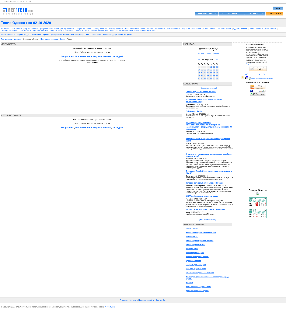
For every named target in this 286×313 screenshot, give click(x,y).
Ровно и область (271, 29)
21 (208, 75)
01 (211, 67)
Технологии (96, 34)
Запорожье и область (84, 29)
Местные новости (8, 34)
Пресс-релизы (56, 34)
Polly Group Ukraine (194, 111)
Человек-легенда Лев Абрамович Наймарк (204, 183)
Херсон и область (83, 30)
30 (214, 78)
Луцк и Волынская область (192, 29)
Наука (88, 34)
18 (199, 75)
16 (214, 73)
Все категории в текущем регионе (93, 56)
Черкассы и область (117, 30)
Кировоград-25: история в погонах (201, 92)
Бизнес (66, 34)
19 (202, 75)
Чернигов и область (133, 30)
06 (205, 70)
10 (217, 70)
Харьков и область (31, 29)
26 (202, 78)
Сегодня (200, 53)
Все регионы (5, 29)
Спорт (81, 34)
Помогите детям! (125, 34)
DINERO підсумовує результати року (202, 196)
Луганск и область (174, 29)
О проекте (124, 300)
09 (214, 70)
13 (205, 73)
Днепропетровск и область (50, 29)
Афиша (46, 34)
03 (217, 67)
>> (217, 60)
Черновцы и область (150, 30)
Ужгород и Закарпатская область (62, 30)
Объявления (36, 34)
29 (211, 78)
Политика (74, 34)
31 (217, 78)
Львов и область (209, 29)
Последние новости (49, 39)
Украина (17, 39)
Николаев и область (224, 29)
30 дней (216, 53)
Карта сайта (161, 300)
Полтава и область (256, 29)
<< (199, 60)
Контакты (134, 300)
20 (205, 75)
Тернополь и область (40, 30)
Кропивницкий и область (156, 29)
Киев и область (17, 29)
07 (208, 70)
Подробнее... (250, 64)
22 (211, 75)
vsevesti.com (110, 307)
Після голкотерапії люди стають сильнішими (205, 209)
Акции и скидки (23, 34)
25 (199, 78)
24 (217, 75)
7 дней (208, 53)
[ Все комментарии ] (208, 88)
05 (202, 70)
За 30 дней (117, 56)
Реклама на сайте (146, 300)
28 (208, 78)
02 (214, 67)
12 (202, 73)
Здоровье (107, 34)
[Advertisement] (29, 87)
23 (214, 75)
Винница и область (100, 29)
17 (217, 73)
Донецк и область (68, 29)
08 (211, 70)
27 (205, 78)
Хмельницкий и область (99, 30)
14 (208, 73)
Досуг (114, 34)
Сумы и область (25, 30)
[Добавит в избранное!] (242, 78)
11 (199, 73)
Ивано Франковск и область (135, 29)
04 (199, 70)
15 (211, 73)
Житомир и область (116, 29)
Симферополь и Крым (9, 30)
